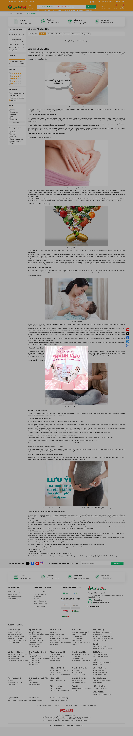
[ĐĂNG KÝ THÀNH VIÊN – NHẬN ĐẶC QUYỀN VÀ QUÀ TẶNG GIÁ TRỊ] (66, 368)
